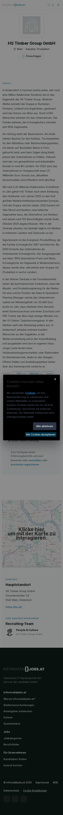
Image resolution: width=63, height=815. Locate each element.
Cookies (30, 392)
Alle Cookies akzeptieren (40, 434)
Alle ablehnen (44, 426)
